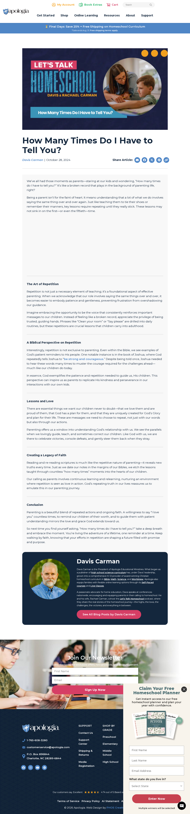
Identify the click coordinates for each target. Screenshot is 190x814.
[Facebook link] (23, 767)
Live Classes (97, 586)
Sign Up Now (95, 690)
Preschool (109, 736)
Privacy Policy (90, 801)
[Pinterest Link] (44, 767)
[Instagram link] (30, 767)
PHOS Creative (116, 807)
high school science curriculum (108, 572)
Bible (107, 579)
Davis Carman (32, 160)
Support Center (84, 741)
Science (121, 579)
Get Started (45, 15)
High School (110, 761)
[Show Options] (181, 786)
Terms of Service (68, 801)
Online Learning (86, 15)
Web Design (94, 807)
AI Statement (110, 801)
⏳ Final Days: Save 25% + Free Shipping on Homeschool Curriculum (95, 26)
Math (113, 579)
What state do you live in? (147, 779)
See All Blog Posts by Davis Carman (109, 614)
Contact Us (86, 732)
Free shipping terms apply (104, 30)
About (130, 15)
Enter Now (156, 799)
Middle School (107, 752)
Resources (112, 15)
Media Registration (86, 763)
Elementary (110, 743)
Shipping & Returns (85, 752)
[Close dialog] (184, 689)
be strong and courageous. (84, 359)
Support (147, 15)
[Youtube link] (37, 767)
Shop (64, 15)
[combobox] (156, 786)
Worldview (137, 579)
